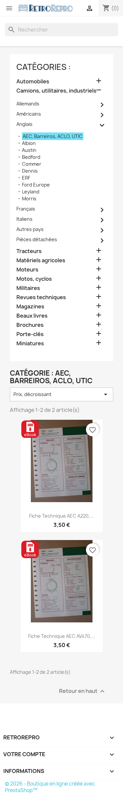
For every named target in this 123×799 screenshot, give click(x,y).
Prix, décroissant (61, 394)
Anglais (24, 124)
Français (25, 209)
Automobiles (32, 81)
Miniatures (30, 343)
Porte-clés (30, 334)
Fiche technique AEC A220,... (61, 516)
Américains (28, 114)
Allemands (27, 103)
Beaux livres (32, 315)
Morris (29, 198)
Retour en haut (82, 691)
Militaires (28, 288)
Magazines (30, 306)
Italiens (24, 219)
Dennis (30, 171)
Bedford (31, 157)
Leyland (30, 191)
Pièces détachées (36, 239)
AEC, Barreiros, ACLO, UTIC (53, 136)
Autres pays (30, 229)
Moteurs (27, 269)
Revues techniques (41, 297)
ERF (26, 178)
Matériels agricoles (40, 260)
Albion (29, 143)
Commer (31, 164)
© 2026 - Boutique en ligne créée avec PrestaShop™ (50, 787)
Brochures (30, 325)
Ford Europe (36, 185)
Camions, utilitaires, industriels (56, 90)
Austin (29, 150)
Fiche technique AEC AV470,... (61, 636)
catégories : (43, 66)
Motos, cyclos (34, 278)
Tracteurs (29, 251)
